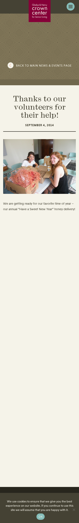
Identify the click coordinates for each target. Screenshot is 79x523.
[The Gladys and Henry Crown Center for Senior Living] (40, 11)
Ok (41, 516)
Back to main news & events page (44, 65)
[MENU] (71, 7)
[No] (74, 510)
